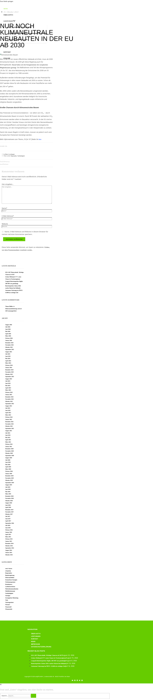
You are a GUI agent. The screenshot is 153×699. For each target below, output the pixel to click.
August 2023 (8, 379)
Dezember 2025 (9, 342)
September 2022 (9, 403)
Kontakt (34, 639)
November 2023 (9, 372)
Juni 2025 (8, 356)
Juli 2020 (7, 460)
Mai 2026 (7, 331)
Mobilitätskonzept (10, 591)
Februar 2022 (9, 417)
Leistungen (35, 636)
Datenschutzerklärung (41, 647)
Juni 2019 (8, 489)
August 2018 (8, 503)
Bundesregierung (9, 575)
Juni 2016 (8, 527)
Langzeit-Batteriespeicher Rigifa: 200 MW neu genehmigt (48, 660)
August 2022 (8, 406)
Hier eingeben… (8, 184)
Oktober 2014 (9, 545)
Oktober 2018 (9, 500)
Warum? (7, 604)
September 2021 (9, 428)
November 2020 (9, 451)
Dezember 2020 (9, 448)
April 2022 (8, 412)
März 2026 (8, 336)
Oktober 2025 (9, 347)
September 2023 (9, 376)
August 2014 (8, 550)
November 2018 (9, 498)
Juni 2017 (8, 518)
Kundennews (8, 584)
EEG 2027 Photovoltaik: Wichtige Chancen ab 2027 (46, 655)
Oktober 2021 (9, 426)
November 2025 (9, 345)
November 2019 (9, 478)
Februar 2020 (9, 471)
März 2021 (8, 442)
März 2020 (8, 469)
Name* (4, 208)
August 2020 (8, 457)
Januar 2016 (8, 532)
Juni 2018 (8, 505)
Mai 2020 (7, 464)
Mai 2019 (7, 491)
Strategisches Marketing (11, 598)
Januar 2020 (8, 473)
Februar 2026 (9, 338)
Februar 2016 (9, 530)
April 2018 (8, 507)
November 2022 (9, 399)
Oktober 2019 (9, 480)
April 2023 (8, 388)
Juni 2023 (8, 383)
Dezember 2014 (9, 543)
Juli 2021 (7, 433)
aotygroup (8, 571)
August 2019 (8, 485)
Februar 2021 (9, 444)
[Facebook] (75, 680)
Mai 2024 (7, 358)
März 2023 (8, 390)
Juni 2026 (8, 329)
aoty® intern (8, 568)
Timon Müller (9, 306)
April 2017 (8, 521)
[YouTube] (72, 680)
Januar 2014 (8, 552)
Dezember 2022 (9, 397)
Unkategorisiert (9, 602)
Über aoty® (36, 633)
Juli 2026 (7, 327)
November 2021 (9, 424)
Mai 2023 (7, 385)
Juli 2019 (7, 487)
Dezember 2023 (9, 370)
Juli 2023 (7, 381)
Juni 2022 (8, 410)
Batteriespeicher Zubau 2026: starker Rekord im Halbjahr (48, 663)
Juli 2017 (7, 516)
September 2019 (9, 482)
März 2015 (8, 536)
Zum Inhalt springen (6, 1)
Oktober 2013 (9, 555)
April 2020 (8, 466)
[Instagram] (82, 680)
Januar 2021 (8, 446)
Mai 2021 (7, 437)
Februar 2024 (9, 365)
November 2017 (9, 512)
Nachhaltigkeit (21, 156)
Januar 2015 (8, 541)
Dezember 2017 (9, 509)
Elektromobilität (9, 577)
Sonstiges (7, 595)
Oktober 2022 (9, 401)
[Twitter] (79, 680)
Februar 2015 (9, 539)
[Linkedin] (77, 680)
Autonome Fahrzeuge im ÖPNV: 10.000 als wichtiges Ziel (48, 666)
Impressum (35, 644)
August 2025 (8, 351)
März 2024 (8, 363)
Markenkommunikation (11, 589)
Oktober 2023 (9, 374)
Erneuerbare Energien (11, 580)
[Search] (33, 696)
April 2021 (8, 439)
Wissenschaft (8, 609)
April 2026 (8, 333)
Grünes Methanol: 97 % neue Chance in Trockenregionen (48, 658)
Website (5, 224)
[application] (14, 21)
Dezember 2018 (9, 496)
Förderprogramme (10, 582)
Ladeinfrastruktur (10, 586)
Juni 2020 (8, 462)
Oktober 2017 (9, 514)
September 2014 (9, 548)
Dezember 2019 (9, 475)
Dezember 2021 (9, 421)
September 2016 (9, 523)
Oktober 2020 (9, 453)
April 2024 (8, 360)
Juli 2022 (7, 408)
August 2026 (8, 324)
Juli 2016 (7, 525)
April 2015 (8, 534)
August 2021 (8, 430)
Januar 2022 (8, 419)
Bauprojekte (14, 156)
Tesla (6, 600)
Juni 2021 (8, 435)
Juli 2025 (7, 354)
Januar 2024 (8, 367)
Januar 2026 (8, 340)
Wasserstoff (8, 607)
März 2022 (8, 415)
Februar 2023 (9, 392)
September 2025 (9, 349)
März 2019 (8, 494)
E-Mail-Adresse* (8, 216)
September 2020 (9, 455)
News (33, 641)
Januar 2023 (8, 394)
